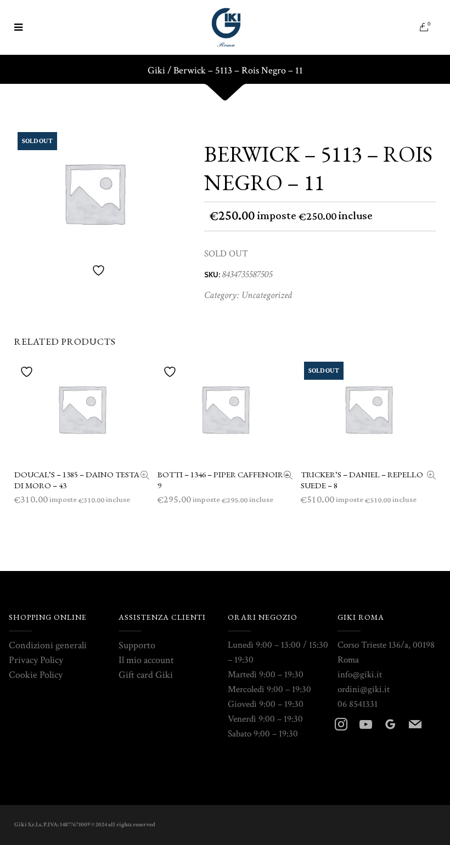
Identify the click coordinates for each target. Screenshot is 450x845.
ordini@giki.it (364, 689)
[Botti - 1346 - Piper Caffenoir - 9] (288, 476)
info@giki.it (360, 675)
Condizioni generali (48, 645)
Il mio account (146, 660)
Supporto (137, 645)
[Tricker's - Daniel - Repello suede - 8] (431, 476)
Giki (156, 71)
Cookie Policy (36, 675)
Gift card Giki (146, 675)
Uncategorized (266, 295)
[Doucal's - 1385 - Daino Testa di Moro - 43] (144, 476)
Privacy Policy (36, 660)
